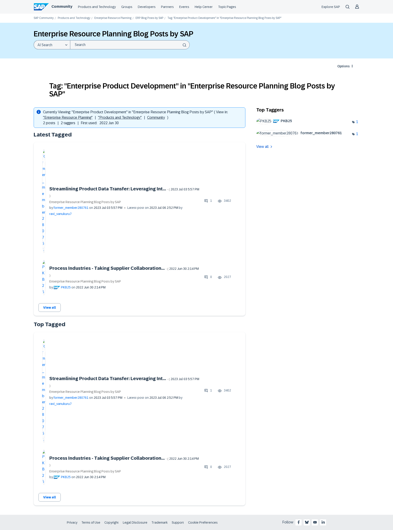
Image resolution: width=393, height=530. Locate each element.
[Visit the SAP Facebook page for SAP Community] (298, 522)
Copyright (111, 522)
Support (178, 522)
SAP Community (44, 18)
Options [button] (343, 66)
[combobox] (130, 44)
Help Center (204, 7)
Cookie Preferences (203, 522)
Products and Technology (97, 7)
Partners (167, 7)
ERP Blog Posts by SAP (149, 18)
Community (61, 6)
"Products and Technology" (120, 117)
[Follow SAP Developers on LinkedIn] (323, 522)
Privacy (72, 522)
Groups (126, 7)
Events (184, 7)
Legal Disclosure (135, 522)
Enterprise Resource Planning (112, 18)
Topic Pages (227, 7)
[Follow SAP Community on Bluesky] (307, 522)
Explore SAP (331, 7)
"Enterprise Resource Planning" (68, 117)
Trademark (159, 522)
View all (49, 307)
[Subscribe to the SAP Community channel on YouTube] (315, 522)
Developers (147, 7)
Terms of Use (90, 522)
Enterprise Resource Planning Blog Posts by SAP (85, 202)
